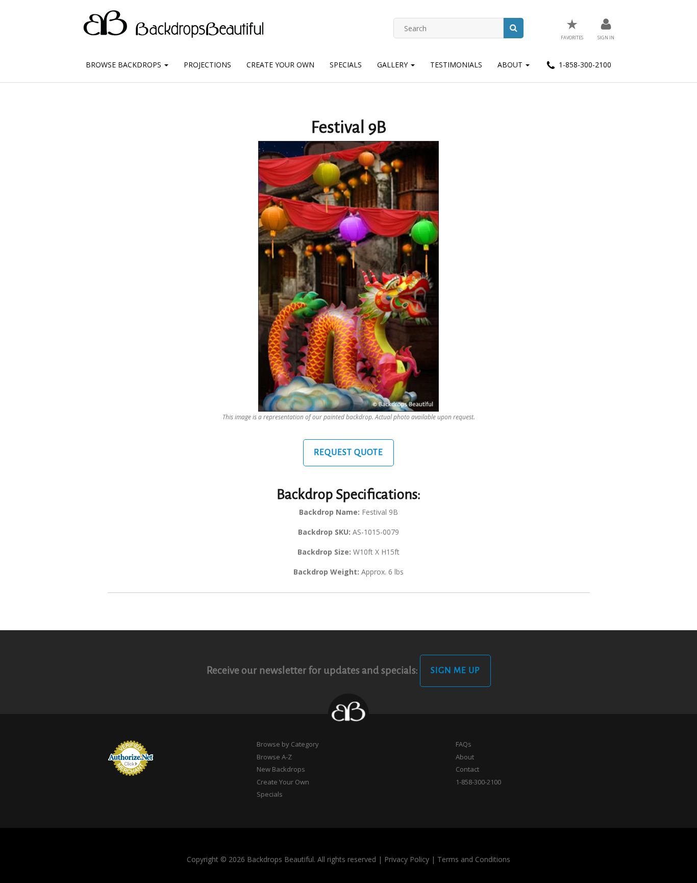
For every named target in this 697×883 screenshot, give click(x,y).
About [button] (511, 64)
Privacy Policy (406, 859)
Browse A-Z (274, 756)
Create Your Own (280, 64)
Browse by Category (288, 744)
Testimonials (456, 64)
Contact (467, 769)
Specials (346, 64)
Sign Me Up (455, 670)
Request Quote (348, 452)
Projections (207, 64)
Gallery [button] (393, 64)
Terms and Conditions (473, 859)
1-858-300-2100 (584, 64)
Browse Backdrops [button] (124, 64)
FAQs (463, 744)
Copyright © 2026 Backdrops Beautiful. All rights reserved (281, 859)
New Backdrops (281, 769)
